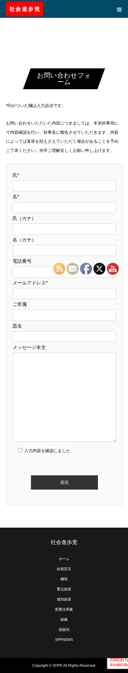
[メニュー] (119, 9)
